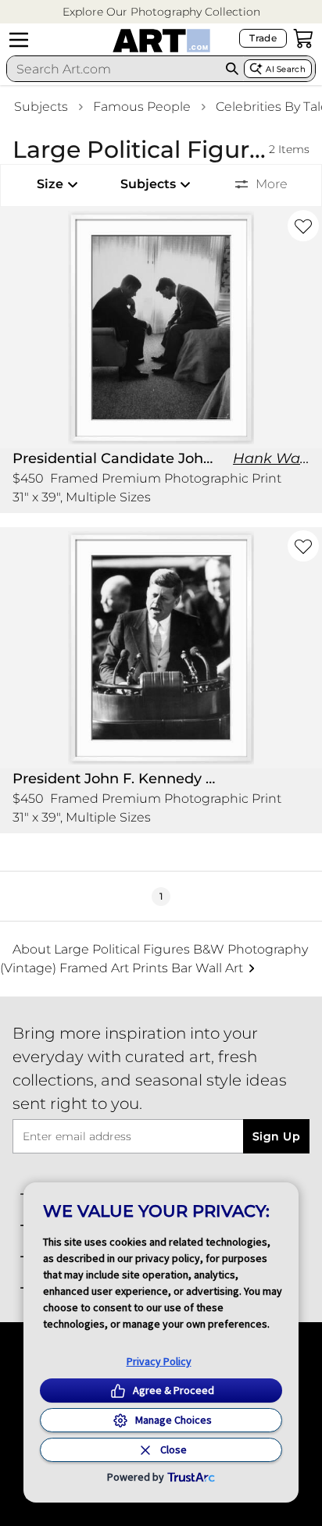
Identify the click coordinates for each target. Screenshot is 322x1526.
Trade (263, 38)
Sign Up (276, 1136)
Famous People (142, 106)
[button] (161, 12)
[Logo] (161, 40)
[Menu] (18, 39)
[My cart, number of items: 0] (303, 38)
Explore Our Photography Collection (161, 12)
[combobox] (113, 68)
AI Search (286, 69)
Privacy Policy (159, 1361)
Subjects (41, 106)
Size (50, 183)
